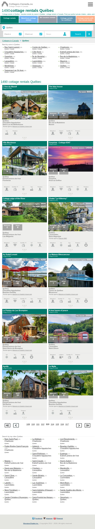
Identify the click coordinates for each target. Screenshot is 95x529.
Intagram (49, 518)
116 (62, 424)
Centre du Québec (40, 47)
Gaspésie (9, 56)
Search (78, 34)
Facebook (38, 518)
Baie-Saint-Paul (11, 439)
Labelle (8, 483)
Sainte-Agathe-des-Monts (71, 490)
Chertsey (36, 468)
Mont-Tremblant (11, 490)
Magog (8, 461)
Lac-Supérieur (38, 483)
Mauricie (64, 61)
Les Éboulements (67, 439)
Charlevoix (65, 47)
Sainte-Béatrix (38, 476)
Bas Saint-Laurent (12, 47)
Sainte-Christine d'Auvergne (16, 497)
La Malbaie (37, 439)
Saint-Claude (38, 461)
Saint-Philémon (39, 454)
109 (28, 424)
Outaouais (36, 66)
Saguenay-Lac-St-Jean (14, 70)
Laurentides (37, 61)
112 (42, 424)
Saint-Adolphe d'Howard (42, 490)
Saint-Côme (10, 476)
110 (33, 424)
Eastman (64, 454)
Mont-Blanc (65, 483)
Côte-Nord (36, 52)
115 (57, 424)
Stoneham (64, 497)
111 (38, 424)
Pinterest (59, 518)
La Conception (66, 476)
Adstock (35, 446)
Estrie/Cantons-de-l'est (69, 52)
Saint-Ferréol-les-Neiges (42, 497)
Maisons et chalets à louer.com (22, 126)
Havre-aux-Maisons (13, 468)
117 (67, 424)
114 (52, 424)
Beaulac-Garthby (67, 446)
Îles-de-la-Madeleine (69, 56)
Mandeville (65, 468)
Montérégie (9, 66)
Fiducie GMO (63, 238)
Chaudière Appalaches (14, 52)
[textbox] (43, 28)
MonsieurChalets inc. (31, 523)
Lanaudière (9, 61)
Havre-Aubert (66, 461)
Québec (63, 66)
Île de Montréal (38, 56)
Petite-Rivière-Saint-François (16, 446)
